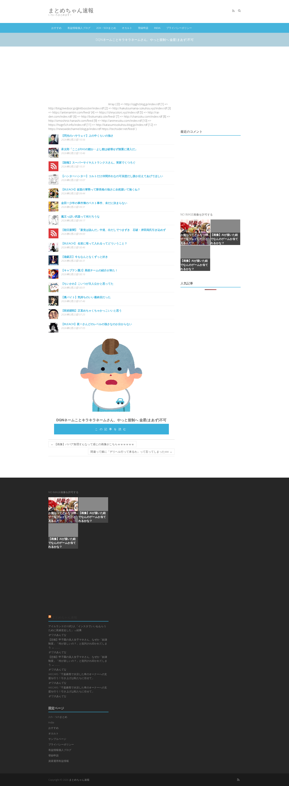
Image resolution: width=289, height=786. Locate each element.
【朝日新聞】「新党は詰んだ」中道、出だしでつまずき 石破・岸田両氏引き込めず (113, 230)
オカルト (127, 28)
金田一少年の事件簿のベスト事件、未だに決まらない (94, 203)
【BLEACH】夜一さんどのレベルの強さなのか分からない (96, 324)
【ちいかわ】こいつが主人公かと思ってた (87, 283)
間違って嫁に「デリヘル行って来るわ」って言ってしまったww (131, 451)
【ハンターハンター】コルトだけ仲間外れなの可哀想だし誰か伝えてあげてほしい (112, 176)
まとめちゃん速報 (71, 10)
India (157, 28)
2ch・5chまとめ (106, 28)
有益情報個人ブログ (78, 28)
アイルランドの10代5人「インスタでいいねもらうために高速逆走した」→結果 (77, 628)
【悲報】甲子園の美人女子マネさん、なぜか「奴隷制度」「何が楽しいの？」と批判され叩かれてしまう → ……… (77, 643)
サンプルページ (57, 739)
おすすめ (56, 28)
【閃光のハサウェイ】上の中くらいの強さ (87, 135)
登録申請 (143, 28)
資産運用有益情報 (58, 761)
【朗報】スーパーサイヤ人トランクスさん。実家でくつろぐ (98, 162)
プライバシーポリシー (179, 28)
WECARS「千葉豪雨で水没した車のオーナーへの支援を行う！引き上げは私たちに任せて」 (77, 676)
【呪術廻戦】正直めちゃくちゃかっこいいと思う (91, 310)
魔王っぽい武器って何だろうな (80, 216)
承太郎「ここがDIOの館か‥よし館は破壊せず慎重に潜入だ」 (99, 149)
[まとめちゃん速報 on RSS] (233, 10)
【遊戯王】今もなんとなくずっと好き (84, 257)
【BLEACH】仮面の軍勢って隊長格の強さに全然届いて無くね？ (100, 189)
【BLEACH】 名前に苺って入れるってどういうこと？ (94, 243)
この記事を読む (111, 429)
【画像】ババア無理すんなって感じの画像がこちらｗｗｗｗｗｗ (92, 444)
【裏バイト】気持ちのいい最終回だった (86, 297)
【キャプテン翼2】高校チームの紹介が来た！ (89, 270)
